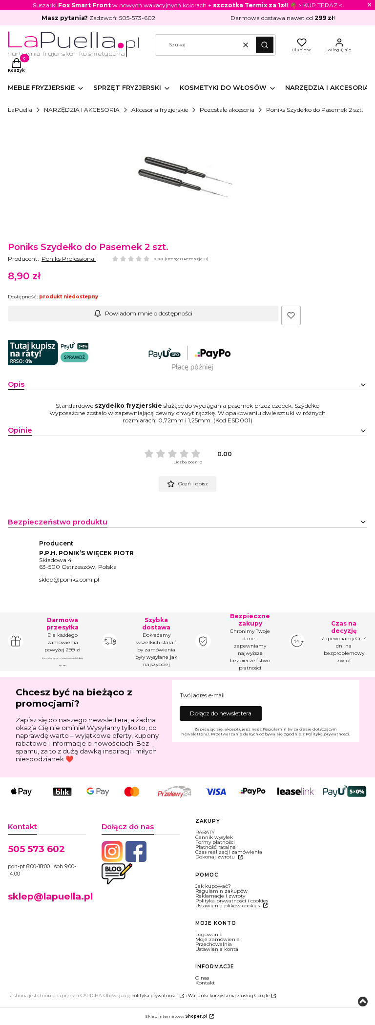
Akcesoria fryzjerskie (159, 109)
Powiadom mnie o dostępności (148, 313)
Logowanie (209, 934)
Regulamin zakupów (221, 891)
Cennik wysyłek (214, 837)
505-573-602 (137, 17)
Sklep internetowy (176, 1016)
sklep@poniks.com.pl (69, 579)
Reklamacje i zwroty (220, 896)
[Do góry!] (363, 1002)
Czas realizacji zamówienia (228, 852)
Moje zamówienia (217, 939)
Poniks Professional (69, 258)
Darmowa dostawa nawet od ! (282, 17)
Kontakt (205, 983)
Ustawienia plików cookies (228, 905)
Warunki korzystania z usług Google (229, 995)
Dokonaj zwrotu (215, 857)
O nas (202, 978)
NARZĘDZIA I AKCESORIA (82, 109)
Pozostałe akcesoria (227, 109)
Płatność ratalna (215, 847)
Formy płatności (215, 842)
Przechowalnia (213, 944)
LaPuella (20, 109)
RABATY (205, 832)
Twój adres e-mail (202, 695)
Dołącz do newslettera (220, 713)
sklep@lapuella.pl (50, 896)
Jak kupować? (213, 886)
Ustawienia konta (216, 949)
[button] (264, 45)
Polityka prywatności (154, 995)
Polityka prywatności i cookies (231, 901)
